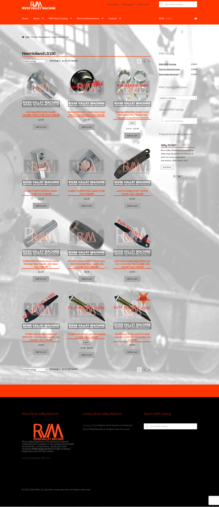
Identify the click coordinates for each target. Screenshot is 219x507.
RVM (27, 37)
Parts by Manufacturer (88, 18)
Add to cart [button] (41, 127)
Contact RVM (89, 425)
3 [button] (179, 176)
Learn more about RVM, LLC (36, 457)
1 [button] (174, 176)
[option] (178, 157)
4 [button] (182, 176)
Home (25, 18)
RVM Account (144, 4)
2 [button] (177, 176)
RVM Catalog (112, 4)
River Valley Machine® (169, 74)
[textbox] (178, 98)
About (36, 18)
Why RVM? (168, 145)
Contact (113, 18)
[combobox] (178, 98)
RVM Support (128, 4)
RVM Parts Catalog (58, 18)
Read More (167, 167)
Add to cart (86, 354)
